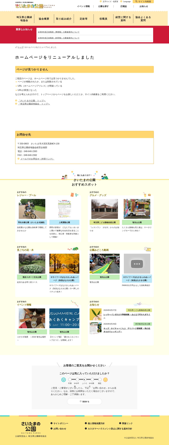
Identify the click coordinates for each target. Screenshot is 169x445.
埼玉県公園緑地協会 (24, 19)
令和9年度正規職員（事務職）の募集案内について (58, 32)
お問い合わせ (59, 429)
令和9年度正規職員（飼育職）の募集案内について (58, 38)
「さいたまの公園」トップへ (32, 101)
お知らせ (144, 6)
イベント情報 (83, 6)
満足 (99, 383)
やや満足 (91, 383)
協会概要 (44, 18)
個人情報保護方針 (96, 423)
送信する (85, 402)
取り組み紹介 (64, 18)
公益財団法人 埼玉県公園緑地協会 (35, 4)
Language (127, 2)
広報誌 (123, 6)
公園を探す (103, 6)
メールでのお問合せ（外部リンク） (37, 159)
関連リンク (127, 423)
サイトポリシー (60, 423)
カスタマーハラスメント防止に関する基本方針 (110, 429)
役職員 (103, 18)
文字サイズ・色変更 (110, 2)
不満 (70, 383)
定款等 (84, 18)
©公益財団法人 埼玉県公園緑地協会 (139, 438)
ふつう (84, 383)
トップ (20, 47)
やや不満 (76, 383)
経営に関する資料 (123, 19)
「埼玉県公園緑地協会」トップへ (34, 104)
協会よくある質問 (143, 19)
